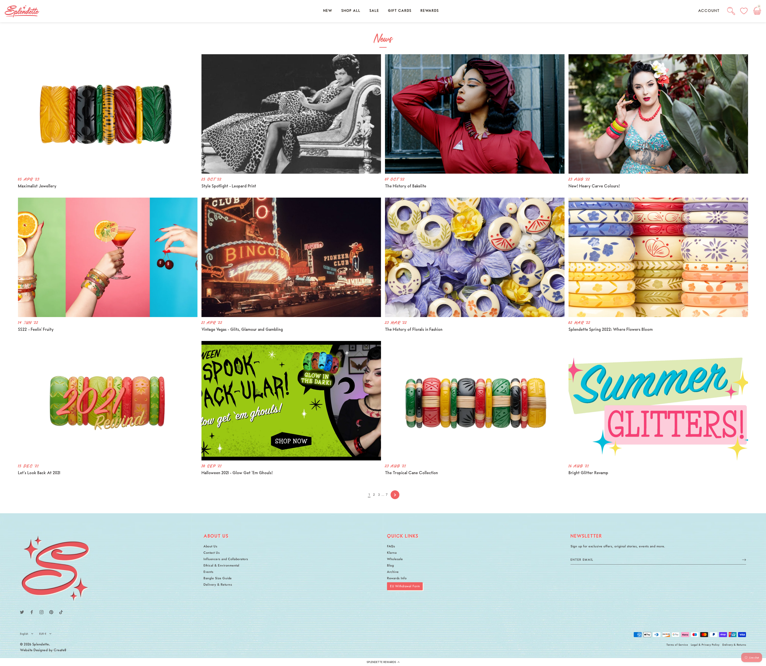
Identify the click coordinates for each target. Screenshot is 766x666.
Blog (390, 565)
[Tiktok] (61, 611)
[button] (383, 662)
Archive (393, 571)
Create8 (60, 650)
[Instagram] (41, 611)
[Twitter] (22, 611)
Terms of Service (677, 645)
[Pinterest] (51, 611)
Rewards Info (397, 578)
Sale (374, 11)
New (327, 11)
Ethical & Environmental (221, 565)
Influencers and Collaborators (225, 559)
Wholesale (395, 559)
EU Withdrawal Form (405, 586)
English (24, 633)
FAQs (391, 546)
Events (208, 571)
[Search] (731, 11)
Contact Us (211, 552)
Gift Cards (400, 11)
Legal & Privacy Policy (705, 645)
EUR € (42, 633)
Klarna (392, 552)
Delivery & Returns (217, 584)
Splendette (40, 644)
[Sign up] (744, 560)
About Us (210, 546)
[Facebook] (32, 611)
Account (709, 11)
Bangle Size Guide (217, 578)
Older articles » (395, 494)
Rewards (430, 11)
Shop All (350, 11)
